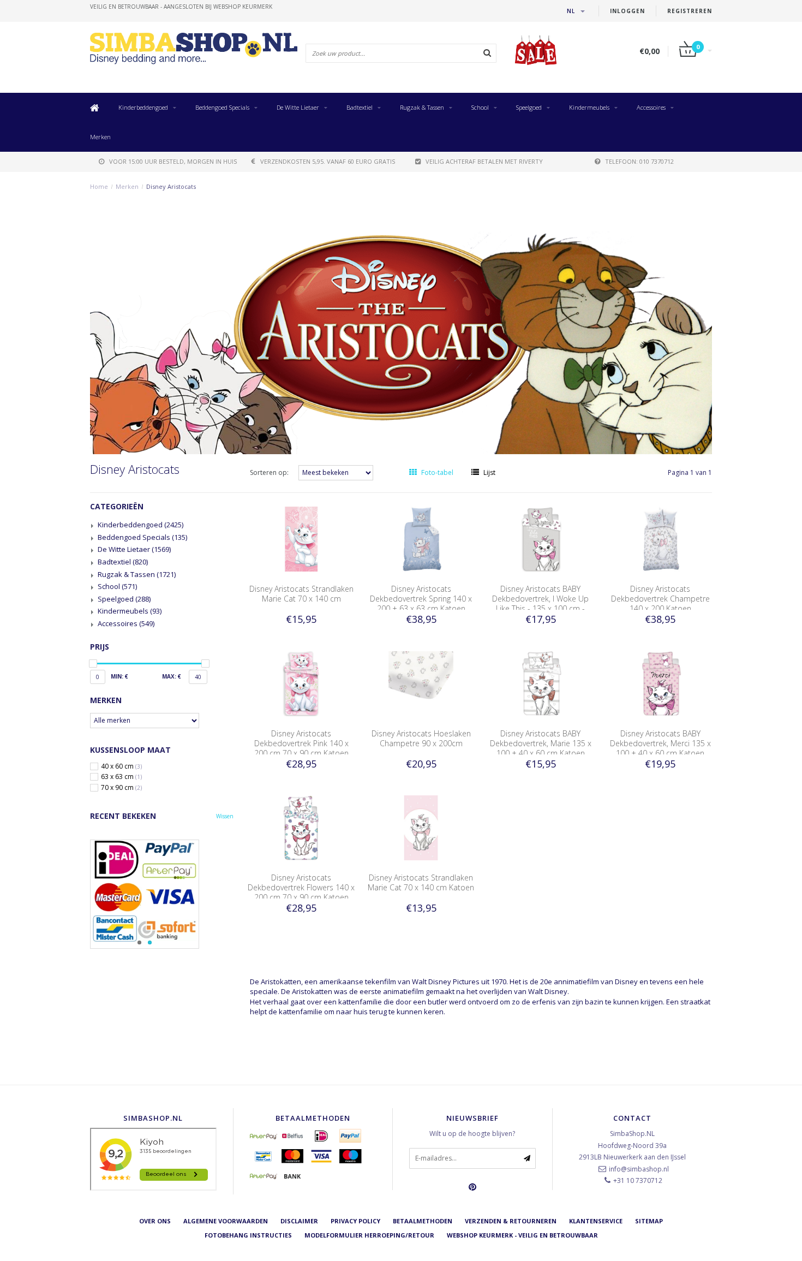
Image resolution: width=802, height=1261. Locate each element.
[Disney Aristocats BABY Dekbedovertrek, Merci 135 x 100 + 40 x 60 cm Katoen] (661, 682)
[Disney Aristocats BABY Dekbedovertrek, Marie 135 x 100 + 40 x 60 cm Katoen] (540, 682)
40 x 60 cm (121, 766)
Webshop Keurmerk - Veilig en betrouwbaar (522, 1235)
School (480, 107)
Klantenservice (596, 1221)
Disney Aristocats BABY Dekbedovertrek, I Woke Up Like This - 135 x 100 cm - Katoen (540, 603)
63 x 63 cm (121, 777)
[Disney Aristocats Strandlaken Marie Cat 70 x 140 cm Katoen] (421, 827)
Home (99, 186)
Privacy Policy (355, 1221)
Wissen (225, 816)
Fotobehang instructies (248, 1235)
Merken (100, 137)
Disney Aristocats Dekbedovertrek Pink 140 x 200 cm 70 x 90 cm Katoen (301, 743)
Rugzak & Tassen (422, 107)
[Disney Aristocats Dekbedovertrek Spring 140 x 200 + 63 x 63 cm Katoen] (421, 538)
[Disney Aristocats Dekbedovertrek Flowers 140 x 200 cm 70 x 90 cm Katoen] (301, 827)
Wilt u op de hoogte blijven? (472, 1133)
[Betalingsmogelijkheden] (162, 894)
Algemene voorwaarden (225, 1221)
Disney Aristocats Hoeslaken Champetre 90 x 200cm (421, 738)
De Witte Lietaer (298, 107)
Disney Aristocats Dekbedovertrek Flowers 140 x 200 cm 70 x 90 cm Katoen (301, 887)
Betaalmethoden (422, 1221)
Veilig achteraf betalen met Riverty (484, 161)
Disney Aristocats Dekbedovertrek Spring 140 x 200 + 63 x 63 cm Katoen (421, 599)
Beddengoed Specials (222, 107)
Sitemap (649, 1221)
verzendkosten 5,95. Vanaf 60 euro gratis (327, 161)
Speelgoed (529, 107)
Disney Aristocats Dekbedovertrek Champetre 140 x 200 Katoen (660, 599)
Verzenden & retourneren (510, 1221)
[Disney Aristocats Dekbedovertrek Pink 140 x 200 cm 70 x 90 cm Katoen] (301, 682)
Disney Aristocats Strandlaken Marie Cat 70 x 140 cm (301, 594)
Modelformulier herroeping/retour (369, 1235)
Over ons (155, 1221)
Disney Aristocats (171, 186)
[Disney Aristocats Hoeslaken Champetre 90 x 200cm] (421, 682)
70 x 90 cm (121, 788)
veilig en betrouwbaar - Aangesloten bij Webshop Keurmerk (181, 6)
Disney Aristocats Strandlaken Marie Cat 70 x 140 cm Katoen (421, 882)
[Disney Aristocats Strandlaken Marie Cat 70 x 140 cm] (301, 538)
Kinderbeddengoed (143, 107)
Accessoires (651, 107)
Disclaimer (299, 1221)
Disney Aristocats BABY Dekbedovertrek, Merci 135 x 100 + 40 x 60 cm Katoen (660, 743)
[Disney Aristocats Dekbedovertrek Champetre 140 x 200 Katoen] (661, 538)
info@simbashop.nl (639, 1169)
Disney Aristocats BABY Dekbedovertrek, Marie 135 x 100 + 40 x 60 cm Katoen (540, 743)
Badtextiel (359, 107)
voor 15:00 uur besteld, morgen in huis (173, 161)
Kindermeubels (589, 107)
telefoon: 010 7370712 (639, 161)
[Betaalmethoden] (263, 1136)
